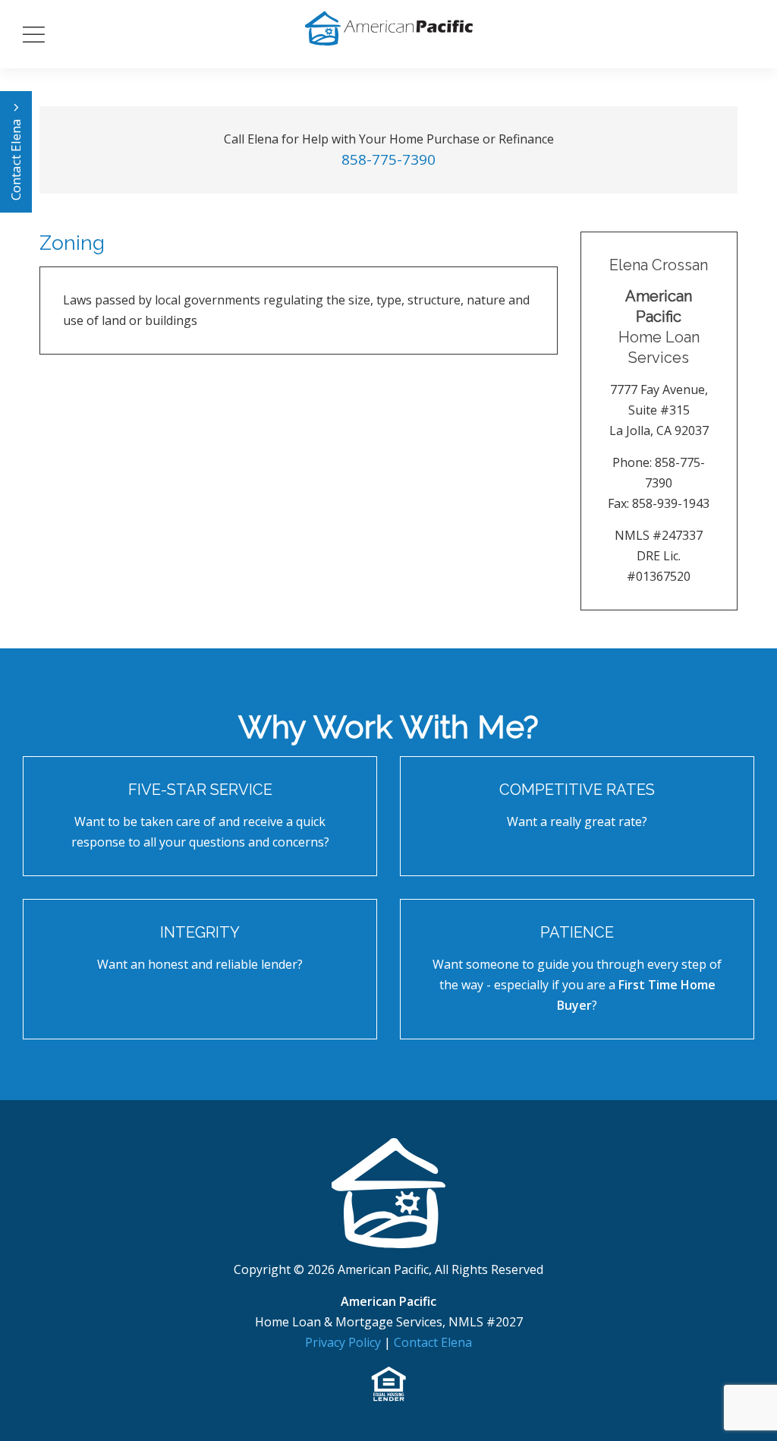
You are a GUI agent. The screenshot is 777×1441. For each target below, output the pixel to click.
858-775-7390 (388, 159)
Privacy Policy (344, 1342)
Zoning (72, 243)
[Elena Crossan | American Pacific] (388, 1192)
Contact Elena (15, 157)
